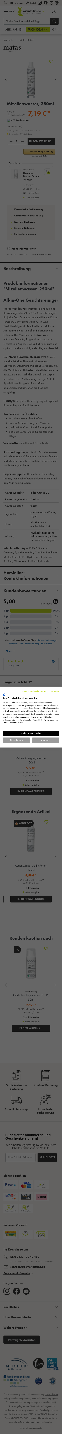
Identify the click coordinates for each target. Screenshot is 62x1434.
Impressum (54, 690)
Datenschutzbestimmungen (34, 690)
